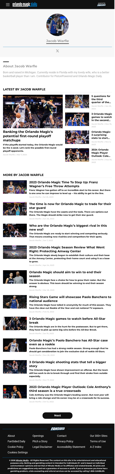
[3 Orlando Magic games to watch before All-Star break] (57, 326)
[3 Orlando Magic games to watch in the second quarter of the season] (88, 120)
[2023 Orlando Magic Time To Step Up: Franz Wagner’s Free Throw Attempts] (57, 189)
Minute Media (22, 460)
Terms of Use (98, 441)
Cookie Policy (16, 446)
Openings (38, 435)
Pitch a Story (39, 441)
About (11, 435)
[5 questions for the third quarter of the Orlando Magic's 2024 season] (88, 102)
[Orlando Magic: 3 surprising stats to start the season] (88, 138)
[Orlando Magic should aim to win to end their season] (57, 280)
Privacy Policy (65, 441)
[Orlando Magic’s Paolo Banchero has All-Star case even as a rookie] (57, 347)
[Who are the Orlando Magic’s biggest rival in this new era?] (57, 233)
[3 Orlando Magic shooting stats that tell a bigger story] (57, 370)
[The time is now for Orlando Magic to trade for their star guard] (57, 211)
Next (57, 415)
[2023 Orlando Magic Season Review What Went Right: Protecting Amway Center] (57, 256)
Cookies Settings (18, 452)
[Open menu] (8, 4)
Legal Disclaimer (42, 446)
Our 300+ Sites (98, 435)
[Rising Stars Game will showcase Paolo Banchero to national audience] (57, 304)
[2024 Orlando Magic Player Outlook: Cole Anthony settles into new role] (88, 156)
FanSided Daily (16, 441)
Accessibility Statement (71, 446)
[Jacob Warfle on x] (57, 51)
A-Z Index (95, 446)
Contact (61, 435)
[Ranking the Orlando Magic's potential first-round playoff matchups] (33, 125)
